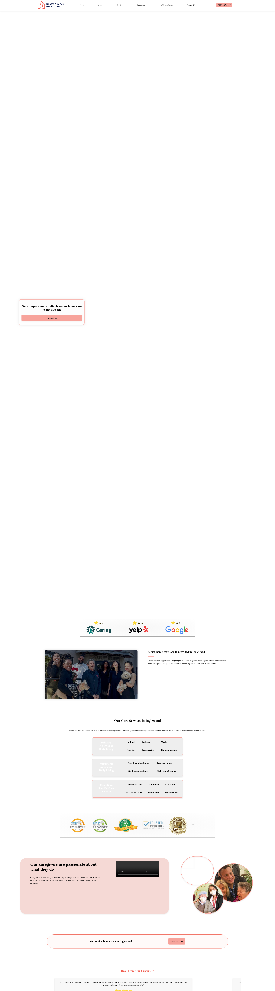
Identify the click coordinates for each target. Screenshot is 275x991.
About (100, 5)
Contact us (52, 318)
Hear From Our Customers (137, 970)
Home (82, 5)
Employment (142, 5)
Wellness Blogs (167, 5)
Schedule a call (176, 941)
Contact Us (191, 5)
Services (120, 5)
